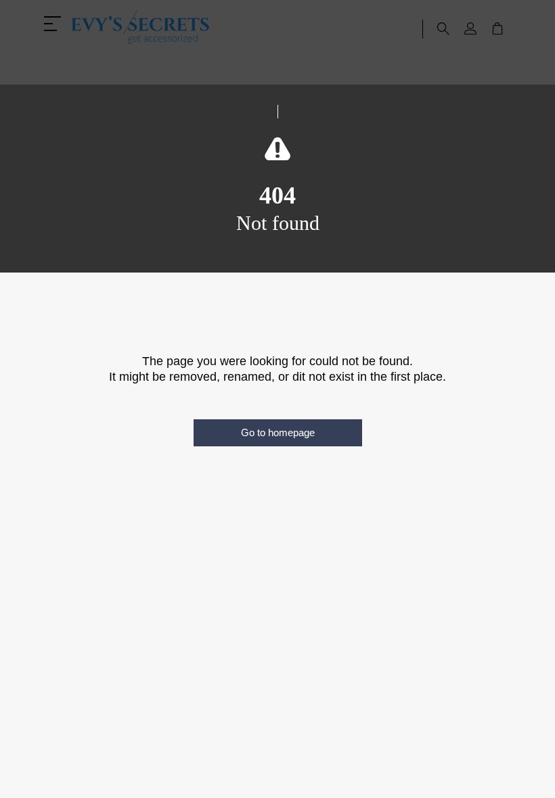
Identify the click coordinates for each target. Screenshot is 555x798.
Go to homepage (278, 432)
